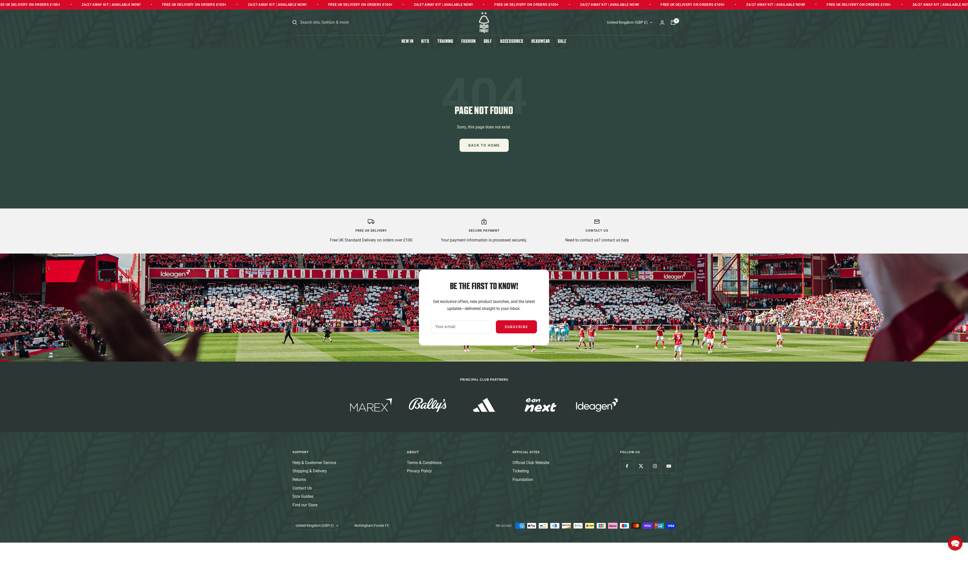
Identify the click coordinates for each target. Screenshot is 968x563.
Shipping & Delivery (309, 471)
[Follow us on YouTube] (669, 466)
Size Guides (302, 496)
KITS (425, 41)
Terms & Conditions (424, 462)
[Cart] (673, 22)
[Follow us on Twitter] (641, 466)
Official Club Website (530, 462)
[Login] (662, 22)
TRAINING (445, 41)
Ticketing (520, 471)
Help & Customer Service (314, 462)
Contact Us (302, 488)
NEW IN (407, 41)
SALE (562, 41)
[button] (955, 543)
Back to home (484, 145)
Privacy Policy (419, 471)
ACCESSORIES (511, 41)
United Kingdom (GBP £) (627, 22)
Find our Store (304, 505)
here (625, 240)
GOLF (488, 41)
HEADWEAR (540, 41)
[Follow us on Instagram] (655, 466)
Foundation (522, 479)
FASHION (468, 41)
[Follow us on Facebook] (627, 466)
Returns (299, 479)
